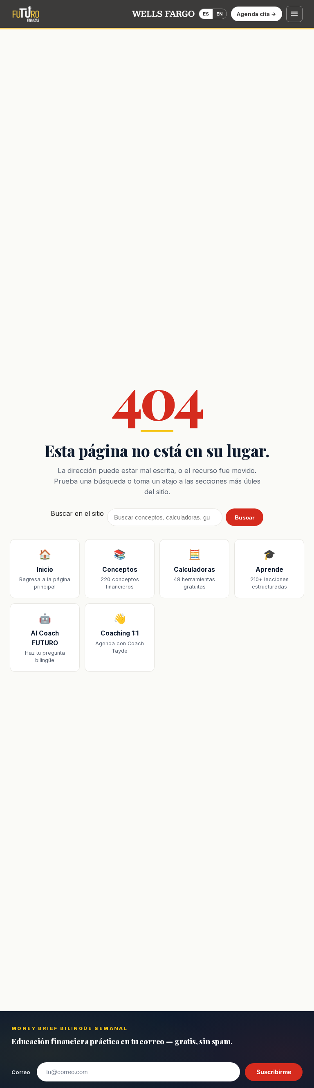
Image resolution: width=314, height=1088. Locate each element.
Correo (20, 1072)
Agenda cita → (256, 14)
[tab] (206, 14)
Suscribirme (273, 1072)
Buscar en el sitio (77, 513)
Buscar (244, 517)
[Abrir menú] (294, 14)
